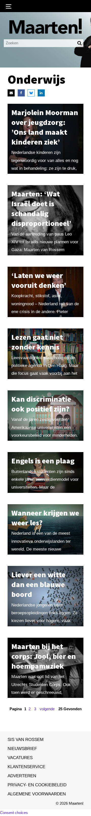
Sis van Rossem (25, 739)
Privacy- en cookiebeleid (37, 785)
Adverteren (22, 775)
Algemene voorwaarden (37, 794)
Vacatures (20, 757)
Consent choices (14, 812)
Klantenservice (26, 766)
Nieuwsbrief (22, 748)
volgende (47, 709)
